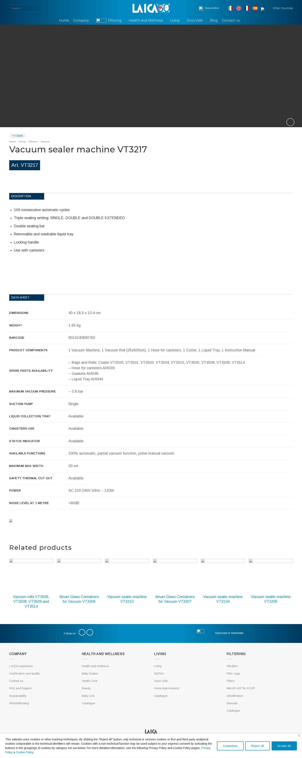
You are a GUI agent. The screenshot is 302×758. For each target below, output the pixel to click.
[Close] (299, 735)
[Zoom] (290, 122)
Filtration (232, 666)
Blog (214, 20)
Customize (230, 746)
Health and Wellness (146, 20)
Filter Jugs (233, 673)
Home (64, 20)
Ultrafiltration (235, 695)
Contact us (231, 20)
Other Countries (283, 8)
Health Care (89, 681)
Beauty (86, 688)
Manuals (232, 703)
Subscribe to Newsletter (229, 633)
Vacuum (45, 141)
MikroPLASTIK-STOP (241, 688)
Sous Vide (195, 20)
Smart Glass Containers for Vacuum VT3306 (79, 599)
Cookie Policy (24, 752)
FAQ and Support (20, 688)
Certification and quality (24, 673)
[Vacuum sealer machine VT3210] (127, 575)
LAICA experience (21, 666)
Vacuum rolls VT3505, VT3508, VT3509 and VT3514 (31, 601)
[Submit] (40, 8)
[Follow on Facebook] (51, 8)
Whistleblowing (19, 703)
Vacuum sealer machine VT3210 (127, 599)
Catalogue (88, 703)
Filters (231, 681)
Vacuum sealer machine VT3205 (270, 599)
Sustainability (18, 695)
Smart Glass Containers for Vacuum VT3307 (175, 599)
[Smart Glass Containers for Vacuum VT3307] (175, 575)
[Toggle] (146, 673)
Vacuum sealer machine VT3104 (223, 599)
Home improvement (166, 688)
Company (81, 20)
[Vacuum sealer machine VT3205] (271, 575)
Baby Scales (90, 673)
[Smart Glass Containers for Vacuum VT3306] (79, 575)
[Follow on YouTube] (56, 8)
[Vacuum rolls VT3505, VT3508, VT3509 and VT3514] (31, 575)
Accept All (284, 746)
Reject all (257, 746)
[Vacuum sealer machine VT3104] (223, 575)
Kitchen (33, 141)
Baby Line (88, 695)
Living (175, 20)
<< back (17, 135)
